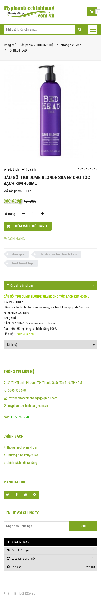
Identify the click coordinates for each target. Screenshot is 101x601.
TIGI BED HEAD (17, 50)
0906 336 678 (17, 390)
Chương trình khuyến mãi (23, 455)
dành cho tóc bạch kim (58, 254)
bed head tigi (22, 263)
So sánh (31, 169)
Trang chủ (10, 45)
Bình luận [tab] (13, 345)
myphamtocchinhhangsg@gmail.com (33, 398)
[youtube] (25, 495)
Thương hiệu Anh (70, 45)
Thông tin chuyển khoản (22, 447)
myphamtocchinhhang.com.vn (28, 406)
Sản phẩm (26, 45)
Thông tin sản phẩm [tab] (20, 285)
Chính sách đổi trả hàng (22, 463)
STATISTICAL (20, 542)
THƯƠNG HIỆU (45, 45)
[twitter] (8, 495)
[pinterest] (34, 495)
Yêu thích (13, 169)
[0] (91, 12)
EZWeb (30, 593)
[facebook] (16, 495)
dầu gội (18, 254)
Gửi (83, 526)
